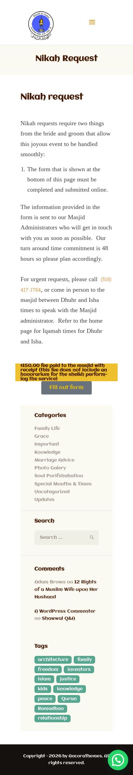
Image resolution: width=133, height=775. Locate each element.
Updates (44, 499)
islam (44, 679)
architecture (53, 659)
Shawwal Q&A (58, 618)
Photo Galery (50, 468)
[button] (118, 760)
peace (45, 698)
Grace (41, 436)
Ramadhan (51, 708)
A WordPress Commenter (64, 611)
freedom (48, 669)
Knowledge (47, 452)
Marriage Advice (54, 460)
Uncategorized (52, 491)
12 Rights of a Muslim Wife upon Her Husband (66, 589)
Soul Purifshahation (58, 475)
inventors (79, 669)
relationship (52, 718)
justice (68, 679)
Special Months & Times (63, 484)
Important (46, 444)
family (84, 659)
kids (43, 689)
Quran (69, 698)
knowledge (70, 689)
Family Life (47, 428)
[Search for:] (66, 537)
